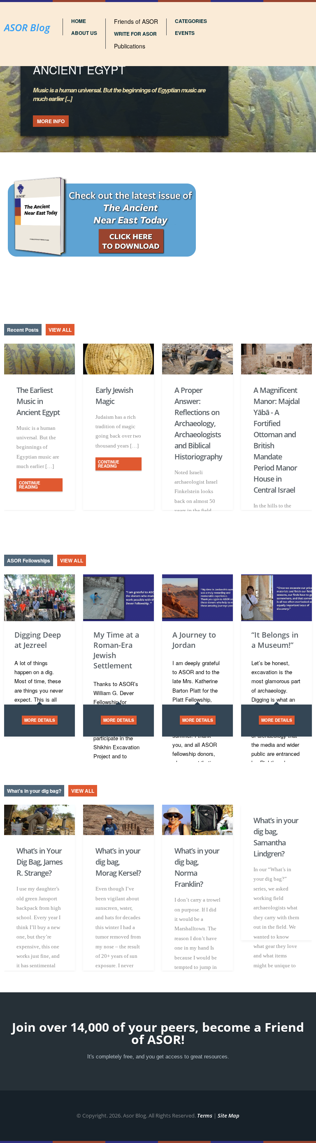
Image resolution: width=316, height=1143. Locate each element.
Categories (191, 20)
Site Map (228, 1115)
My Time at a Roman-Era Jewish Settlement (116, 650)
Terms (204, 1115)
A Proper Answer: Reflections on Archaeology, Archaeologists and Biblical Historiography (197, 423)
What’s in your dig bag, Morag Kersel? (118, 862)
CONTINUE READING (29, 485)
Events (185, 32)
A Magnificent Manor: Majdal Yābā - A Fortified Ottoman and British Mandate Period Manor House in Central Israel (276, 440)
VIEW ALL (60, 329)
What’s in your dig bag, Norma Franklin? (196, 867)
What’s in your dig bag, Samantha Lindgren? (275, 836)
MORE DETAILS (39, 720)
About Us (84, 32)
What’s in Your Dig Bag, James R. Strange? (39, 862)
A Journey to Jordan (194, 640)
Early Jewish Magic (114, 395)
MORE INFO (51, 121)
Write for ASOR (135, 33)
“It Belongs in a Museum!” (274, 640)
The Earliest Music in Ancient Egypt (38, 401)
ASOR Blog (27, 27)
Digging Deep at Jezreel (37, 640)
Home (78, 20)
